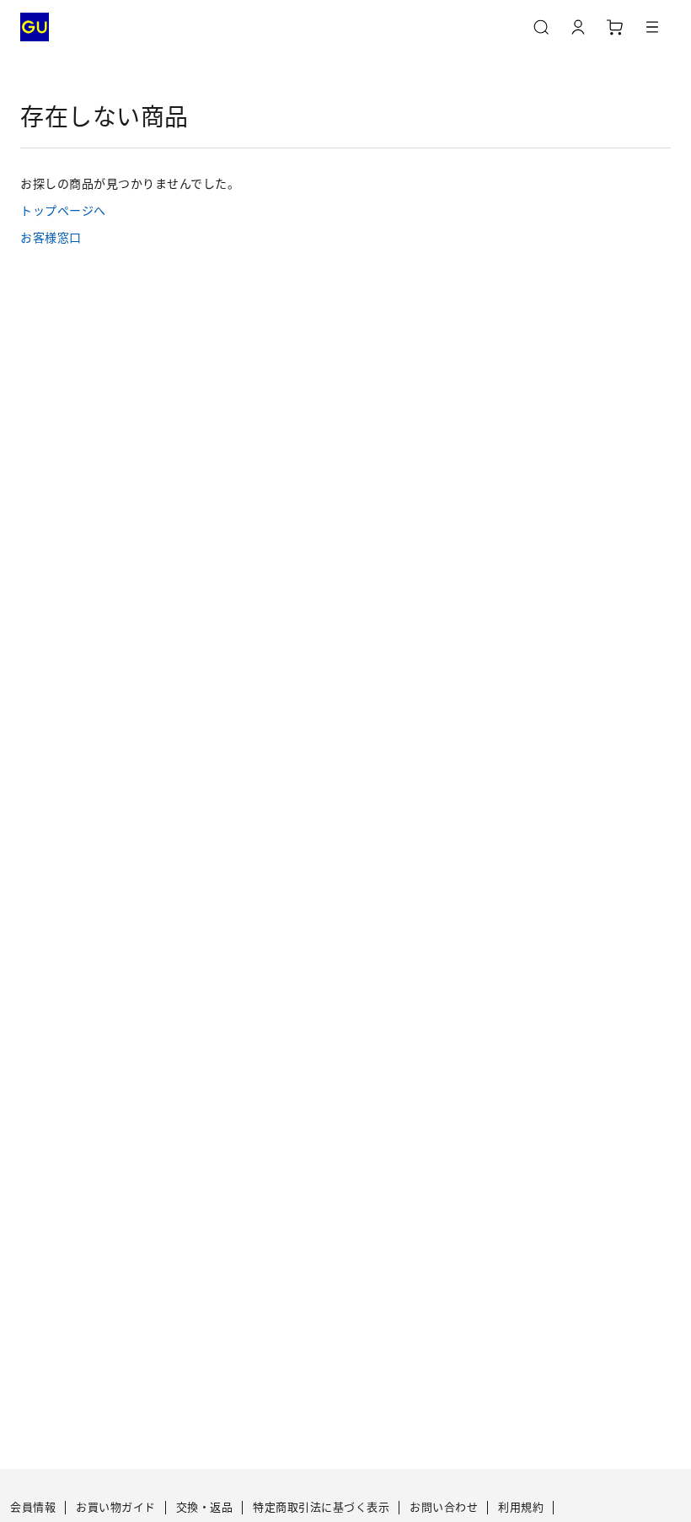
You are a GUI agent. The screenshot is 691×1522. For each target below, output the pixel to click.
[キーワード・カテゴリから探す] (541, 27)
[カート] (615, 27)
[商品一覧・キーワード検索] (652, 27)
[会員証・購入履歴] (578, 27)
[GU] (34, 27)
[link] (345, 210)
